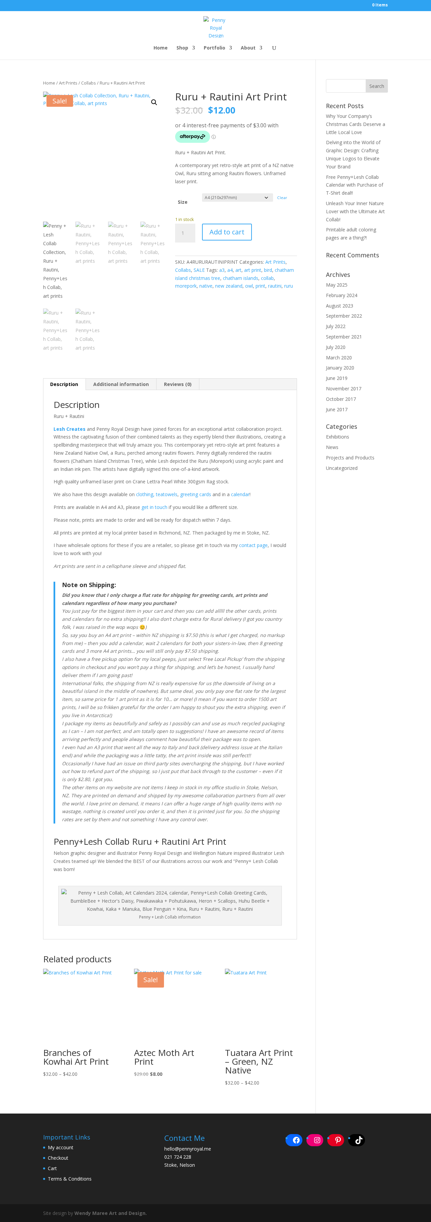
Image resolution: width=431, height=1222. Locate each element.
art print (252, 270)
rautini (274, 286)
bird (268, 270)
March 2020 (339, 357)
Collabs (88, 83)
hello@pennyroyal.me (187, 1149)
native (205, 286)
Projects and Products (350, 457)
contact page (253, 545)
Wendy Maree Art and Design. (110, 1213)
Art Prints (68, 83)
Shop (182, 48)
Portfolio (214, 48)
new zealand (228, 286)
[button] (154, 102)
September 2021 (344, 336)
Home (161, 48)
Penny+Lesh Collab (92, 841)
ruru (288, 286)
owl (249, 286)
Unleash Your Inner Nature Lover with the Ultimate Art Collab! (355, 211)
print (260, 286)
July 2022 (335, 326)
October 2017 (341, 399)
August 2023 (339, 305)
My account (60, 1147)
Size (183, 202)
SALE (199, 270)
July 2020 (335, 347)
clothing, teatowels (156, 494)
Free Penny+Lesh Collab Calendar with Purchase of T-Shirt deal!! (354, 185)
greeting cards (195, 494)
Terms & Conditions (70, 1179)
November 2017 (343, 388)
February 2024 (341, 295)
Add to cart (226, 231)
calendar (240, 494)
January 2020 (340, 367)
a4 (230, 270)
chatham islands (240, 278)
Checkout (58, 1158)
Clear (282, 197)
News (332, 447)
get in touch (154, 507)
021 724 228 (177, 1157)
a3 (222, 270)
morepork (186, 286)
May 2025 (336, 285)
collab (267, 278)
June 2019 (336, 378)
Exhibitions (337, 436)
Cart (52, 1168)
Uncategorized (342, 468)
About (248, 48)
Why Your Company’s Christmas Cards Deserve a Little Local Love (355, 124)
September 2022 (344, 316)
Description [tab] (64, 384)
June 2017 (336, 409)
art (238, 270)
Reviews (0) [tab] (178, 384)
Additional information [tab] (121, 384)
